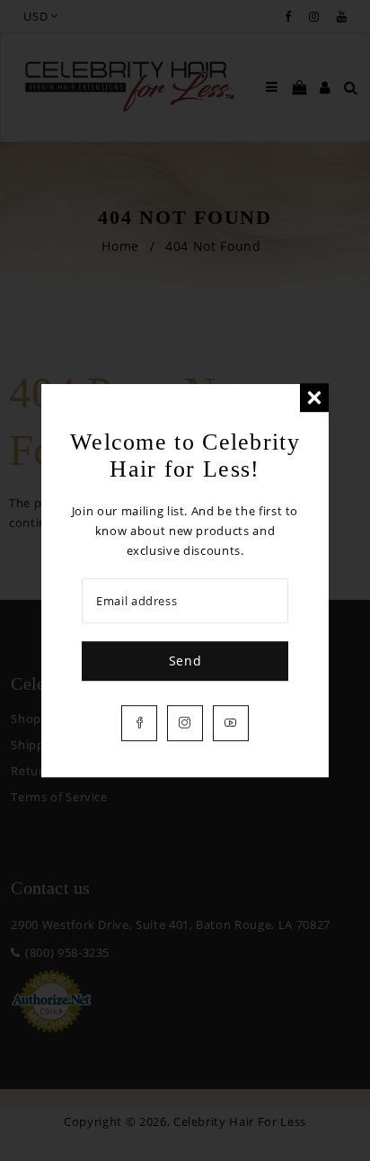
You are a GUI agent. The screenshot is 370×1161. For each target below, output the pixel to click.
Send (185, 660)
